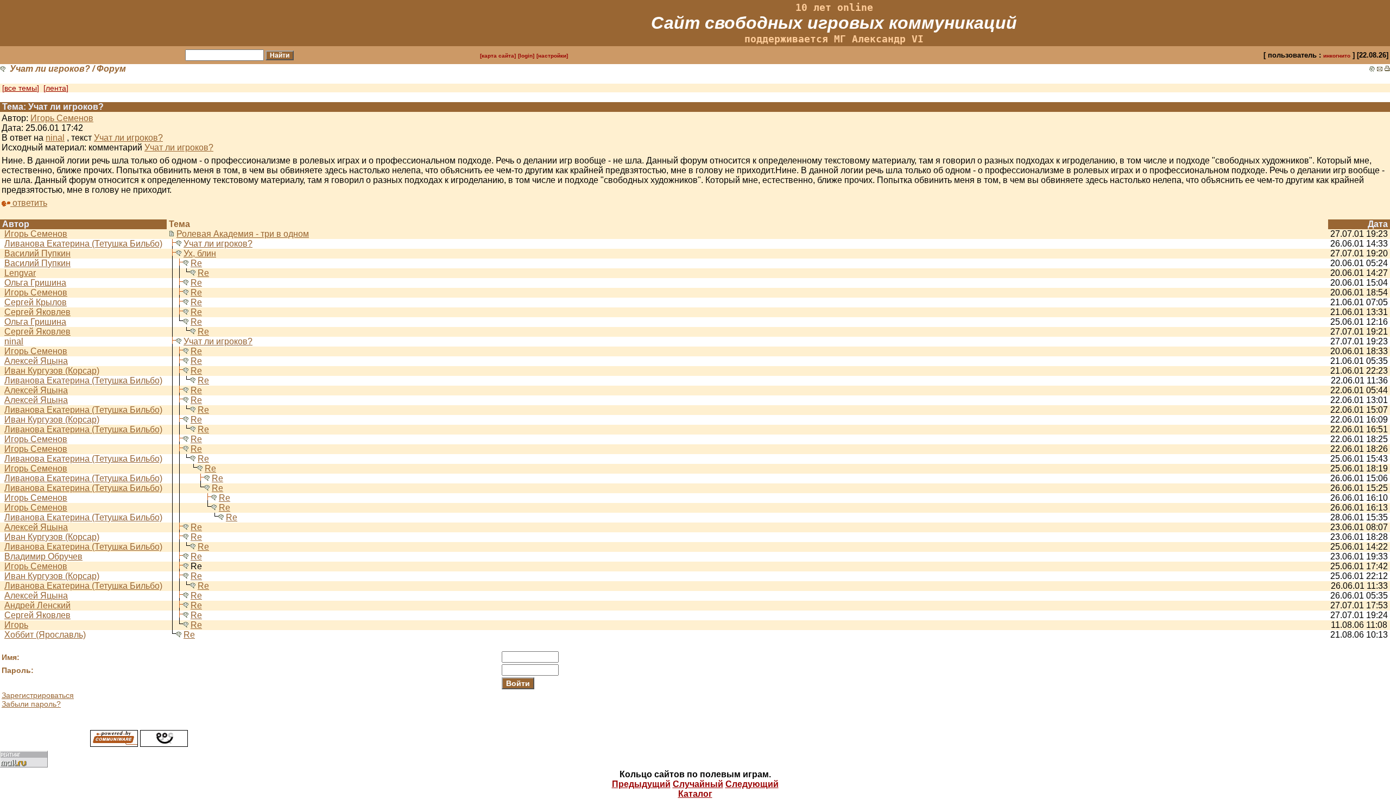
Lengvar (20, 273)
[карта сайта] (498, 56)
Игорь (16, 625)
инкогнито (1336, 56)
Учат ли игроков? (50, 68)
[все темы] (20, 88)
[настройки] (552, 56)
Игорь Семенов (61, 118)
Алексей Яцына (36, 361)
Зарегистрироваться (38, 695)
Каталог (695, 793)
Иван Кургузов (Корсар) (51, 370)
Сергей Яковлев (37, 312)
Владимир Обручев (43, 556)
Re (196, 263)
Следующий (752, 784)
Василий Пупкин (37, 253)
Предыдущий (641, 784)
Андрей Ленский (37, 605)
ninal (55, 137)
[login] (526, 56)
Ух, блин (200, 253)
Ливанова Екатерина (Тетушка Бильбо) (83, 243)
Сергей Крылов (35, 302)
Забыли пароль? (31, 704)
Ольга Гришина (35, 282)
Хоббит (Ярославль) (45, 634)
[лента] (55, 88)
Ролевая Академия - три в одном (242, 233)
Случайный (698, 784)
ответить (28, 202)
